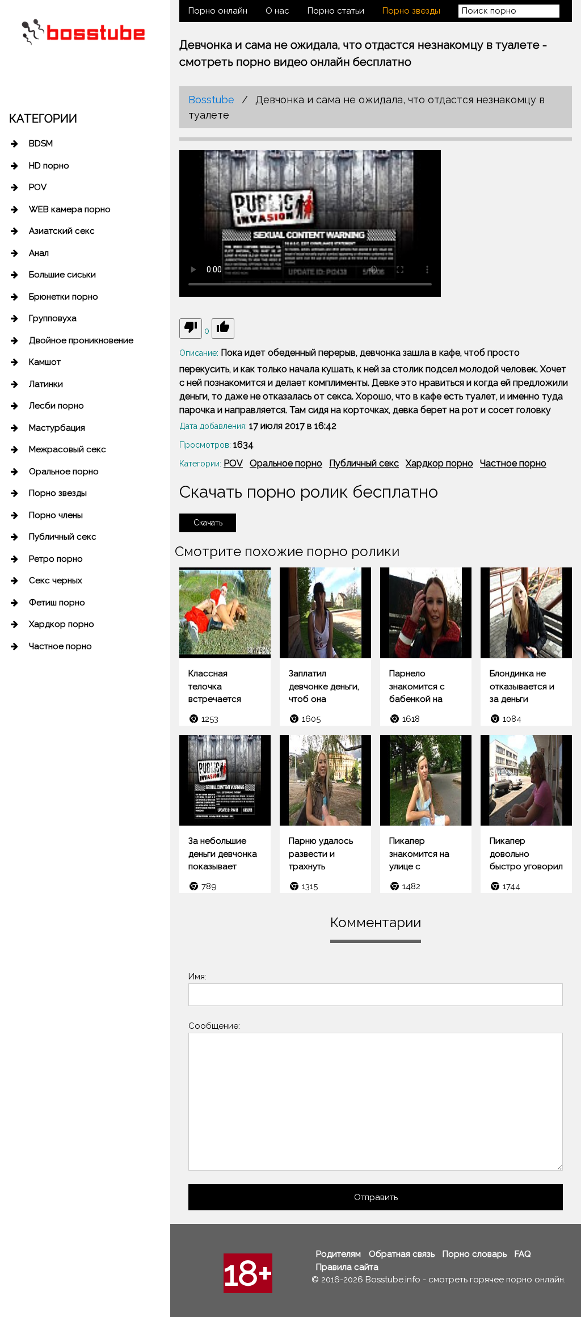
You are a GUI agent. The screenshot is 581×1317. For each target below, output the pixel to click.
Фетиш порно (57, 603)
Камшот (45, 362)
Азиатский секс (62, 231)
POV (38, 187)
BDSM (41, 143)
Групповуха (53, 318)
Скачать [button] (207, 522)
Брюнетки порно (63, 297)
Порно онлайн (217, 11)
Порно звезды (58, 493)
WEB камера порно (70, 209)
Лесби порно (56, 406)
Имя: (197, 976)
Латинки (46, 384)
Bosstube (211, 100)
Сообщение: (214, 1026)
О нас (277, 11)
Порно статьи (336, 11)
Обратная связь (402, 1254)
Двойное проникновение (81, 340)
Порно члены (56, 515)
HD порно (49, 166)
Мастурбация (57, 428)
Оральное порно (64, 471)
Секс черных (55, 580)
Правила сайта (347, 1267)
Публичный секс (62, 537)
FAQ (523, 1254)
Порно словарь (475, 1254)
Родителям (338, 1254)
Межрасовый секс (67, 449)
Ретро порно (56, 559)
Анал (39, 253)
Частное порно (60, 646)
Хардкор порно (61, 624)
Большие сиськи (62, 275)
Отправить (376, 1197)
